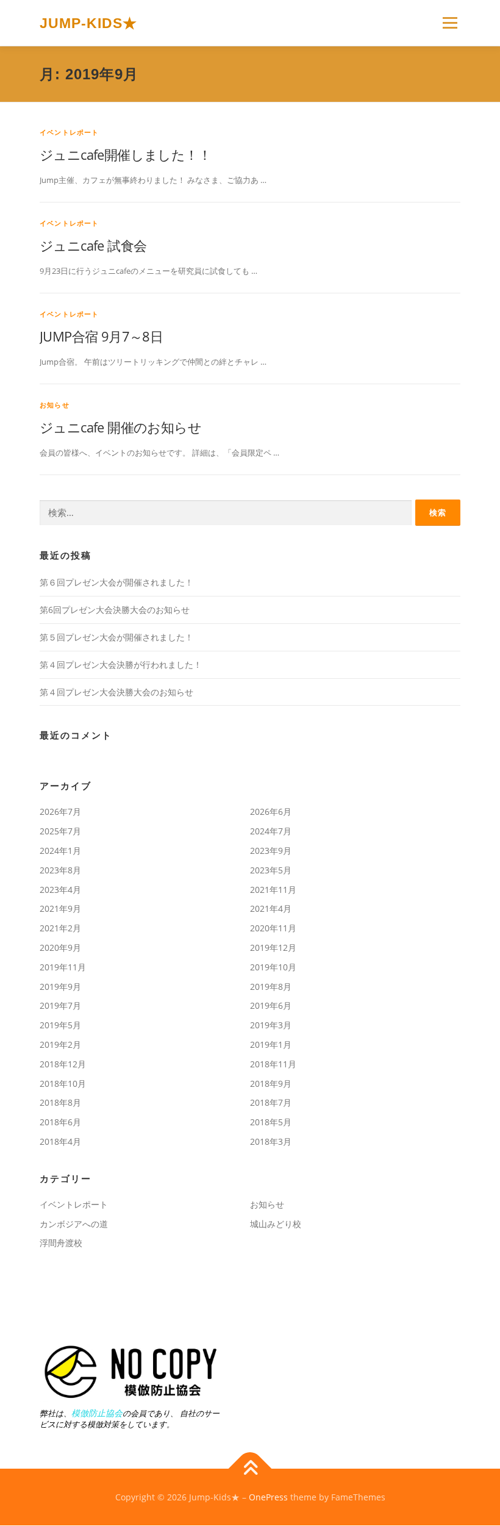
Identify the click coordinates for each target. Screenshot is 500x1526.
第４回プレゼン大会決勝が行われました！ (121, 664)
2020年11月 (273, 928)
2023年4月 (60, 889)
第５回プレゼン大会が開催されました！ (116, 637)
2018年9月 (270, 1083)
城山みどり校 (275, 1224)
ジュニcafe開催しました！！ (125, 154)
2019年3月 (270, 1025)
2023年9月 (270, 850)
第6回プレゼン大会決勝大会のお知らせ (115, 609)
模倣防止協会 (97, 1413)
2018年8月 (60, 1102)
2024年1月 (60, 850)
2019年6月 (270, 1005)
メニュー (449, 22)
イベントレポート (69, 132)
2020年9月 (60, 947)
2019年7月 (60, 1005)
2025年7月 (60, 831)
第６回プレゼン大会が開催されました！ (116, 582)
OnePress (268, 1497)
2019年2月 (60, 1044)
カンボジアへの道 (74, 1224)
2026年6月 (270, 811)
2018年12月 (63, 1064)
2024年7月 (270, 831)
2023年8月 (60, 870)
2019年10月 (273, 967)
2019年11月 (63, 967)
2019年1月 (270, 1044)
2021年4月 (270, 908)
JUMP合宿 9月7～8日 (101, 336)
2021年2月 (60, 928)
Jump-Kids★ (88, 24)
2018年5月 (270, 1122)
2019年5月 (60, 1025)
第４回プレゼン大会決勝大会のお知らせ (116, 692)
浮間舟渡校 (61, 1242)
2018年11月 (273, 1064)
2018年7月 (270, 1102)
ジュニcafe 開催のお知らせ (120, 427)
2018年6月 (60, 1122)
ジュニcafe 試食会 (93, 245)
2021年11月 (273, 889)
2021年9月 (60, 908)
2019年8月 (270, 986)
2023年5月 (270, 870)
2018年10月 (63, 1083)
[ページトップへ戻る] (250, 1468)
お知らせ (55, 404)
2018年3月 (270, 1141)
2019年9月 (60, 986)
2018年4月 (60, 1141)
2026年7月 (60, 811)
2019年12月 (273, 947)
